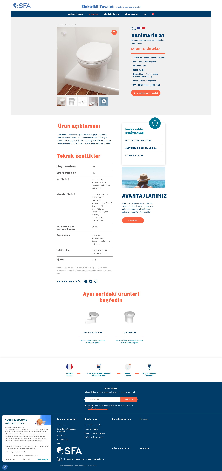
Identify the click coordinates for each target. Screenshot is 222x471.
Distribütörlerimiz (111, 14)
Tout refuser (10, 459)
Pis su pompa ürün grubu (94, 433)
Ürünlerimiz (93, 14)
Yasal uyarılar (91, 466)
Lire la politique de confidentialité (15, 452)
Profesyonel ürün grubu (93, 437)
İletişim (144, 419)
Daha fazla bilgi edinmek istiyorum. (97, 409)
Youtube (144, 448)
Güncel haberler (131, 14)
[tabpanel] (88, 61)
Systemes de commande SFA (141, 148)
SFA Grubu (61, 435)
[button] (5, 467)
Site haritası (79, 466)
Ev (57, 25)
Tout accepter (42, 459)
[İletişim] (145, 14)
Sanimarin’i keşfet (75, 14)
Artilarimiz (61, 425)
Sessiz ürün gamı (91, 429)
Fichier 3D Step (134, 155)
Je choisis (26, 459)
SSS (58, 443)
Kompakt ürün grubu (92, 425)
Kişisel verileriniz (66, 466)
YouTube (88, 459)
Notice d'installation (138, 141)
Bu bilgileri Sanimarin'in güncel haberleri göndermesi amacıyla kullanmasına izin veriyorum (110, 407)
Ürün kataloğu (62, 439)
